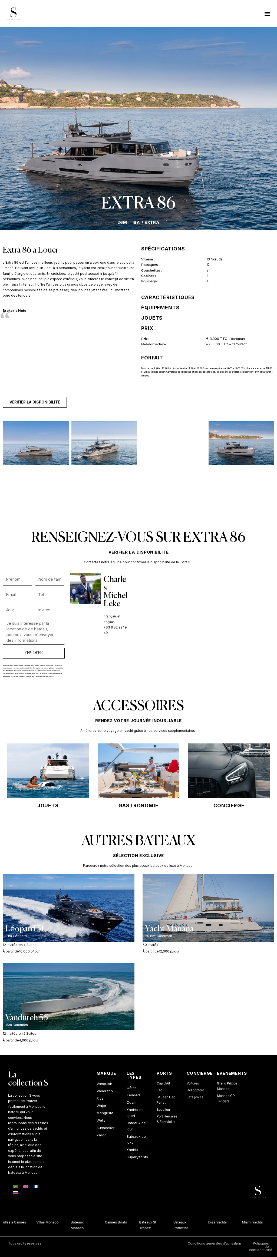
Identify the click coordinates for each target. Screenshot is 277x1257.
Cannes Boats (110, 1222)
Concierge (229, 805)
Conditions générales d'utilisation (214, 1243)
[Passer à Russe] (15, 1193)
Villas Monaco (41, 1222)
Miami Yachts (246, 1222)
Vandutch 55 (26, 1018)
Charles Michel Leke (115, 592)
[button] (267, 13)
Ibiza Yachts (211, 1222)
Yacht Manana (169, 929)
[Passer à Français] (36, 1186)
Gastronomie (138, 805)
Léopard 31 (24, 929)
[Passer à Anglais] (26, 1186)
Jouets (48, 805)
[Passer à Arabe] (15, 1186)
